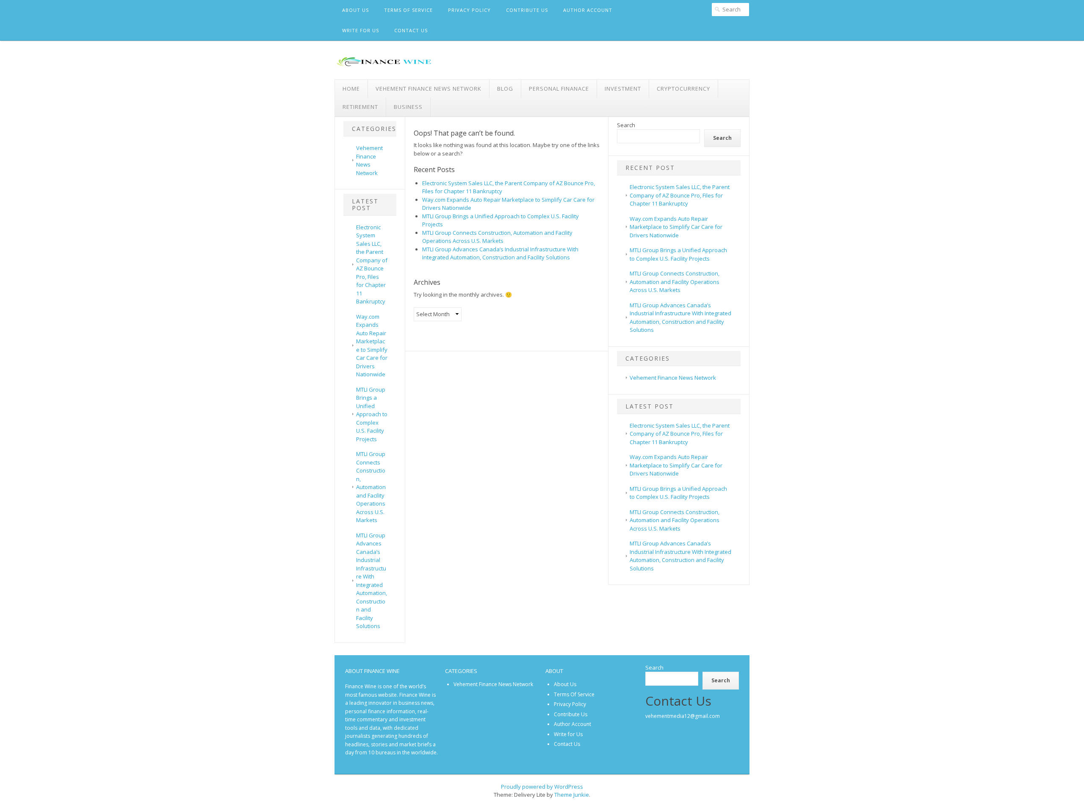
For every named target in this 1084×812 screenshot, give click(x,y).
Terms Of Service (408, 10)
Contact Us (411, 30)
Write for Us (360, 30)
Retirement (360, 107)
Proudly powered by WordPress (542, 786)
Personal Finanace (559, 88)
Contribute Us (527, 10)
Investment (623, 88)
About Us (355, 10)
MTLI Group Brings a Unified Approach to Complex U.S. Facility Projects (371, 414)
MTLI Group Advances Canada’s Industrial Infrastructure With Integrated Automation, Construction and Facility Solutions (371, 580)
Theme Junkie (571, 794)
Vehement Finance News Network (428, 88)
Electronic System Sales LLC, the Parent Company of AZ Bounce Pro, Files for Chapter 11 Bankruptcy (371, 264)
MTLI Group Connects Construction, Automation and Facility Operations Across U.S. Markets (371, 487)
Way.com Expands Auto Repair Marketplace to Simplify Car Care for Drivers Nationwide (371, 345)
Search (626, 125)
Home (351, 88)
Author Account (587, 10)
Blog (505, 88)
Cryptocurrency (683, 88)
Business (408, 107)
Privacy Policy (469, 10)
